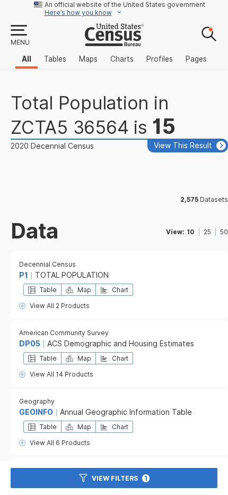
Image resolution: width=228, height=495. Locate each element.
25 (207, 232)
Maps (88, 59)
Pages (196, 59)
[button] (20, 35)
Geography (37, 401)
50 (224, 232)
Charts (122, 59)
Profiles (159, 59)
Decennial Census (47, 264)
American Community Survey (64, 333)
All (26, 59)
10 (191, 232)
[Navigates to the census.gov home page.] (114, 42)
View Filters (119, 478)
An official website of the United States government (125, 4)
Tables (55, 59)
